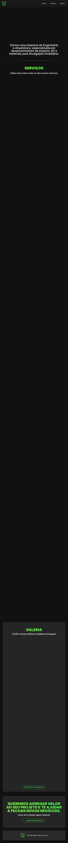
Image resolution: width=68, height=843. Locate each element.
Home (44, 3)
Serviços (53, 3)
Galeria (62, 3)
